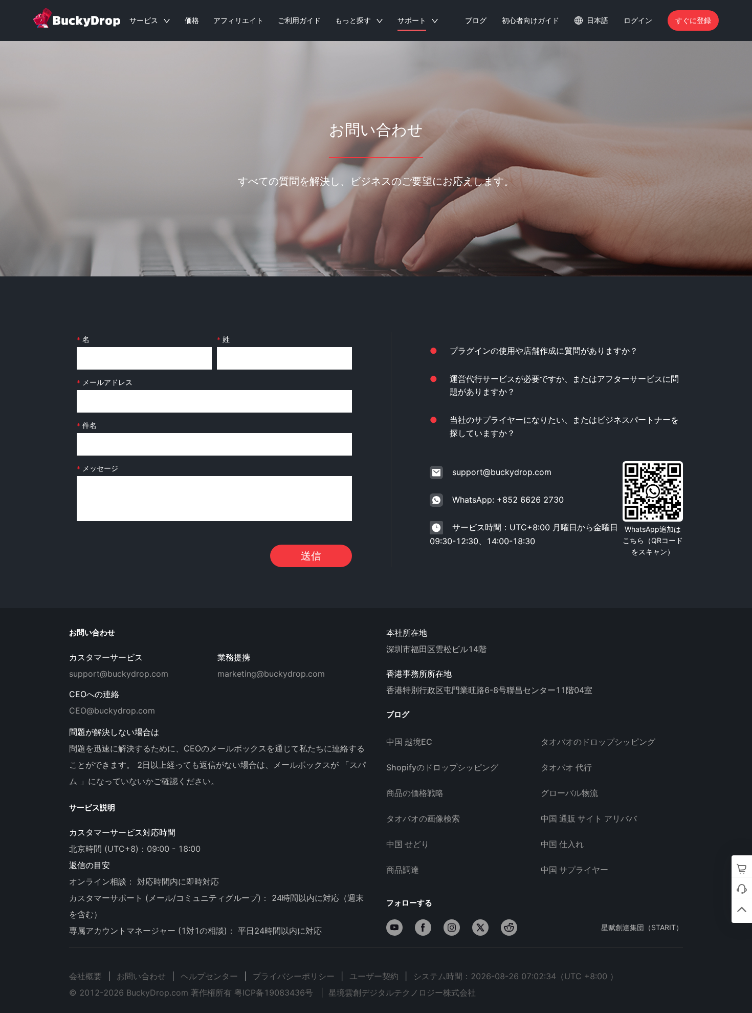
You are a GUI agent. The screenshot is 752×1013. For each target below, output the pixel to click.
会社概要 (85, 976)
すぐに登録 (693, 20)
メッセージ (100, 468)
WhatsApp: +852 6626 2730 (508, 499)
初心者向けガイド (530, 20)
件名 (89, 425)
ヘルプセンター (209, 976)
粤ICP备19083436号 (273, 992)
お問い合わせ (141, 976)
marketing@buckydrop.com (271, 674)
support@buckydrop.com (501, 472)
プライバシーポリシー (294, 976)
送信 (311, 556)
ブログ (475, 20)
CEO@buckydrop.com (112, 710)
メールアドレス (107, 382)
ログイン (638, 20)
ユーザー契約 (374, 976)
